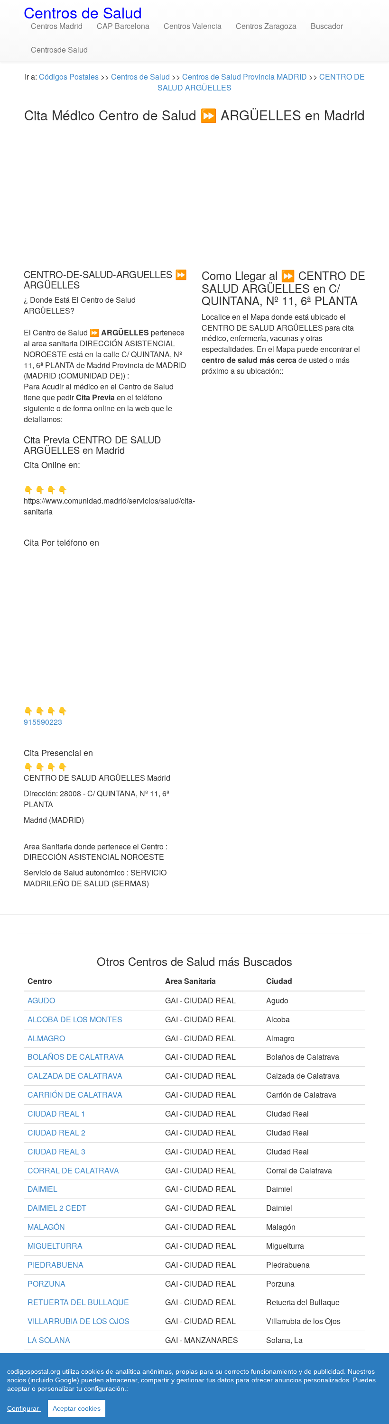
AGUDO (41, 1000)
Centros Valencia (193, 25)
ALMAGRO (46, 1038)
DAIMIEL (42, 1188)
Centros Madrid (57, 25)
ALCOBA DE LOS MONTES (75, 1019)
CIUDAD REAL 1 (56, 1113)
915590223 (43, 721)
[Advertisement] (194, 192)
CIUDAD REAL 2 (56, 1132)
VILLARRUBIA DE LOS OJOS (79, 1321)
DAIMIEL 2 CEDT (57, 1207)
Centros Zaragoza (266, 25)
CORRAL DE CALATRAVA (73, 1170)
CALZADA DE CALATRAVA (75, 1075)
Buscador (327, 25)
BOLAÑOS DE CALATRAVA (76, 1056)
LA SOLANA (49, 1339)
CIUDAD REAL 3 (56, 1151)
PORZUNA (46, 1283)
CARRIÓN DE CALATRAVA (75, 1094)
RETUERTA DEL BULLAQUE (78, 1302)
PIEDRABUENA (55, 1264)
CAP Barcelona (123, 25)
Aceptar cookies (77, 1408)
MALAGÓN (46, 1226)
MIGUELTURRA (55, 1245)
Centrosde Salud (59, 49)
